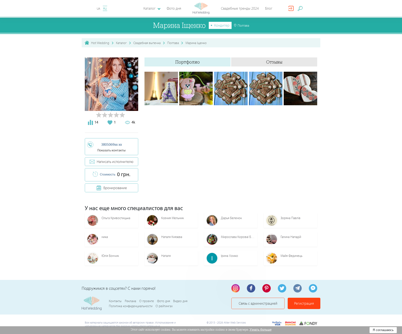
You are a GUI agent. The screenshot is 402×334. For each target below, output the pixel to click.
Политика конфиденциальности (130, 306)
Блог (268, 8)
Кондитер (221, 25)
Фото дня (174, 8)
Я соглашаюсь (383, 330)
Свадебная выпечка (147, 43)
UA (98, 8)
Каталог (121, 43)
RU (105, 8)
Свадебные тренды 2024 (240, 8)
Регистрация (304, 303)
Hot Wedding (100, 43)
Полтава (173, 43)
